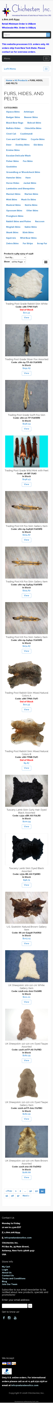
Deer (8, 145)
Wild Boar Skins (28, 238)
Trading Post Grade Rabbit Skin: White (27, 303)
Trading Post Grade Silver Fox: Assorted (26, 359)
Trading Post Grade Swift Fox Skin (26, 415)
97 (18, 1196)
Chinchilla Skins (33, 128)
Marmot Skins (13, 194)
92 (30, 1191)
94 (42, 1191)
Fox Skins (28, 161)
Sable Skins (31, 227)
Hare (28, 177)
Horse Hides (12, 183)
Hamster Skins (13, 177)
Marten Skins (31, 194)
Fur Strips (28, 243)
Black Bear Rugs (14, 123)
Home (9, 80)
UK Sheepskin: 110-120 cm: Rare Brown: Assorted (26, 1162)
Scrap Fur (42, 243)
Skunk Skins (12, 232)
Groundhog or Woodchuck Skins (23, 172)
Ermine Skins (13, 150)
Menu (7, 58)
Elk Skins (38, 145)
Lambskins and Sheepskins (20, 188)
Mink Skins (11, 199)
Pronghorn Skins (14, 216)
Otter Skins (32, 210)
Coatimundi (26, 134)
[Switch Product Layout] (46, 262)
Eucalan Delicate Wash (18, 155)
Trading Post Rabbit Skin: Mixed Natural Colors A (26, 694)
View (26, 317)
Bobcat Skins (34, 123)
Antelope (29, 112)
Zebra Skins (12, 243)
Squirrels (11, 238)
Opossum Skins (14, 210)
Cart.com (35, 1401)
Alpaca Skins (13, 112)
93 (36, 1191)
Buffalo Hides (13, 128)
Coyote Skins (38, 139)
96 (12, 1196)
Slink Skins (28, 232)
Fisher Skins (12, 161)
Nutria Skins (31, 205)
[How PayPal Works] (7, 1371)
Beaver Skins (31, 117)
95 (7, 1196)
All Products (21, 80)
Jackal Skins (29, 183)
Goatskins (11, 166)
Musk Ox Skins (28, 199)
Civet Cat (11, 134)
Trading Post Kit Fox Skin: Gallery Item (26, 526)
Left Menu (10, 68)
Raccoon (39, 221)
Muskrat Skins (13, 205)
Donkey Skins (23, 145)
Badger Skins (13, 117)
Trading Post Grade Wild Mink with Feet (26, 470)
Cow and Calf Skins (16, 139)
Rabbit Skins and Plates (18, 221)
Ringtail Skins (13, 227)
